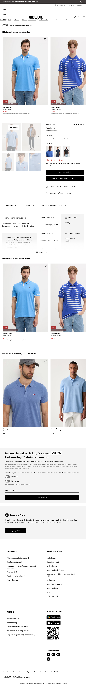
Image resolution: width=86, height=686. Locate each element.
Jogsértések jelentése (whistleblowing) (21, 635)
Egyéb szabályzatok (14, 562)
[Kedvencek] (79, 17)
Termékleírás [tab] (11, 205)
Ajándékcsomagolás (54, 584)
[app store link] (53, 623)
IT (16, 678)
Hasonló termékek (64, 172)
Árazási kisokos (12, 580)
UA (24, 678)
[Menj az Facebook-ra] (48, 655)
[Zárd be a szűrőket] (81, 2)
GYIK (48, 592)
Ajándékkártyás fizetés (55, 570)
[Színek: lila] (49, 151)
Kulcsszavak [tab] (29, 205)
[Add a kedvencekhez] (45, 39)
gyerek (6, 19)
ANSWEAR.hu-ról (13, 619)
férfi (5, 14)
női (4, 10)
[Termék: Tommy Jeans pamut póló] (25, 71)
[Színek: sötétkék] (57, 151)
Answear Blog (12, 623)
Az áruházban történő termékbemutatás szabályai (22, 567)
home (5, 24)
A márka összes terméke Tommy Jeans (65, 178)
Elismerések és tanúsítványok (18, 627)
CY (7, 678)
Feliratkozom (42, 498)
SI (20, 678)
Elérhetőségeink (52, 596)
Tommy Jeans (51, 124)
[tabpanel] (43, 231)
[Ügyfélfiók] (75, 17)
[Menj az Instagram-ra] (53, 655)
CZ (9, 678)
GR (11, 678)
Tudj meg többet (16, 531)
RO (19, 678)
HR (12, 678)
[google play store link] (53, 617)
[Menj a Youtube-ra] (58, 655)
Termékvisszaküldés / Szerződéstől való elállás (61, 575)
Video (15, 127)
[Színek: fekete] (66, 151)
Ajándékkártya (52, 588)
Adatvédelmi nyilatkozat (16, 576)
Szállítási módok (52, 558)
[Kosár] (84, 17)
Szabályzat (27, 672)
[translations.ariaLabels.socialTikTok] (48, 659)
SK (22, 678)
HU (14, 678)
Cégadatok (37, 672)
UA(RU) (27, 678)
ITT (14, 468)
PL (17, 678)
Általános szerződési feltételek (18, 558)
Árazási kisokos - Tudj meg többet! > (57, 139)
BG (5, 678)
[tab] (53, 205)
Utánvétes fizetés (53, 562)
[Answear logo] (36, 17)
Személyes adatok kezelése (12, 672)
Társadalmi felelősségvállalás (18, 631)
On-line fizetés (52, 566)
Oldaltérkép (55, 672)
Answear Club (12, 572)
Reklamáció (51, 580)
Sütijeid (46, 672)
